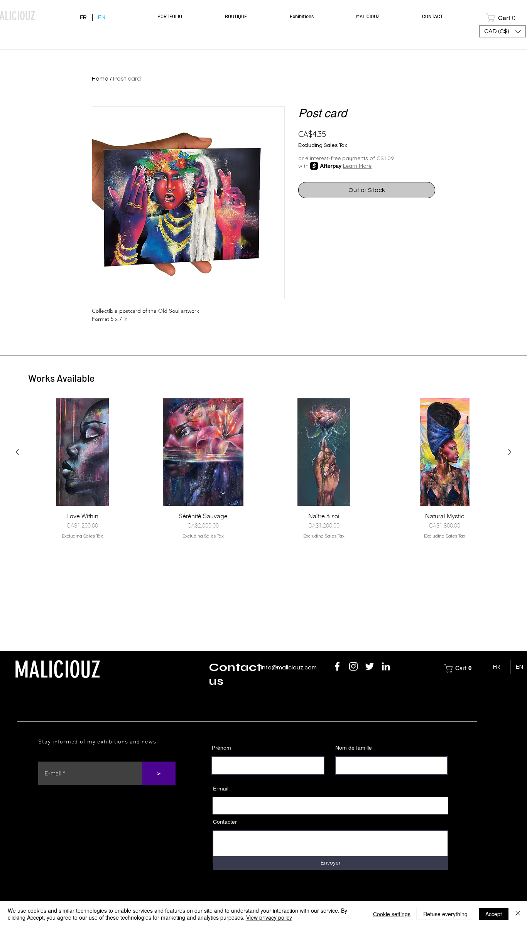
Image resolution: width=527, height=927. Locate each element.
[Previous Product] (17, 452)
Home (100, 79)
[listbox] (502, 31)
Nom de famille (353, 747)
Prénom (221, 747)
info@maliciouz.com (289, 667)
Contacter (225, 821)
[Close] (517, 914)
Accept (493, 914)
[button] (185, 16)
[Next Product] (509, 452)
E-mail (220, 788)
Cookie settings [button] (391, 914)
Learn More (357, 165)
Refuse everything (445, 914)
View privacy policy (269, 917)
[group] (263, 469)
